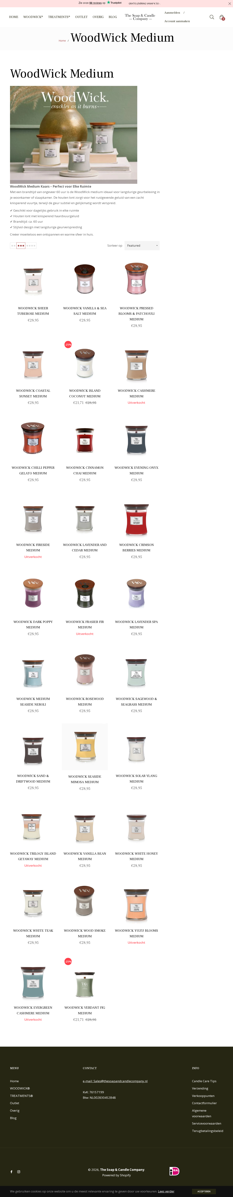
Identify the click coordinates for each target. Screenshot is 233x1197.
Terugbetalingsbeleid (207, 1131)
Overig (14, 1110)
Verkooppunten (203, 1096)
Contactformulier (204, 1103)
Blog (13, 1118)
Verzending (200, 1088)
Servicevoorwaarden (206, 1123)
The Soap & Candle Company (122, 1170)
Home (62, 40)
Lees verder (166, 1191)
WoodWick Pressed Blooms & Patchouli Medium (137, 313)
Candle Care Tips (204, 1081)
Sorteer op (114, 245)
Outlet (14, 1103)
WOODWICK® (20, 1088)
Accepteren (204, 1191)
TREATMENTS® (21, 1096)
